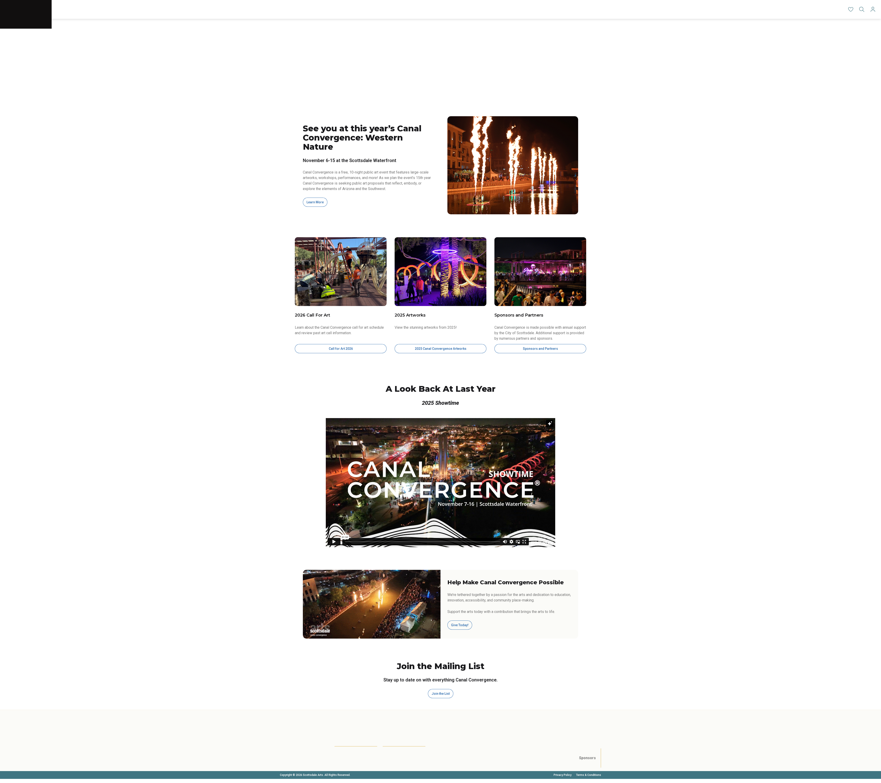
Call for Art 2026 (341, 348)
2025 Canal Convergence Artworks (440, 348)
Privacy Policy (563, 775)
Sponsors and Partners (540, 348)
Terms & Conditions (588, 775)
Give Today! (459, 625)
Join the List (441, 693)
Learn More (315, 202)
